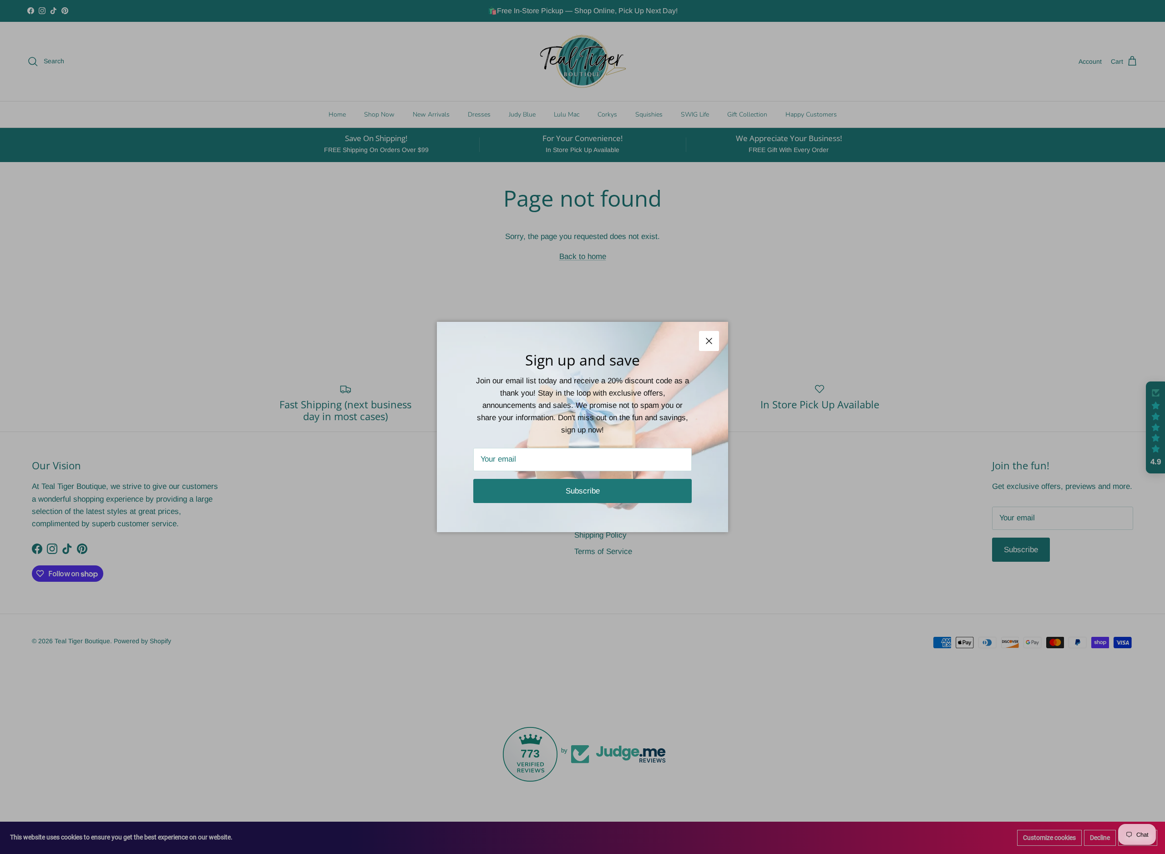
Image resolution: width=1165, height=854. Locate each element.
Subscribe (583, 491)
